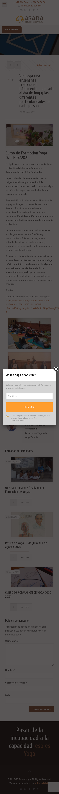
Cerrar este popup (17, 420)
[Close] (56, 369)
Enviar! (29, 407)
